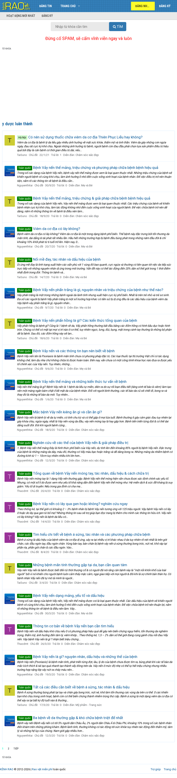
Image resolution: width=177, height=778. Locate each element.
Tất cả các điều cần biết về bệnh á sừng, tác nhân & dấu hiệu (74, 687)
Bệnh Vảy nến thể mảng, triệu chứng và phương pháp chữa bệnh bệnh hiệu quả (88, 167)
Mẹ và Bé (86, 185)
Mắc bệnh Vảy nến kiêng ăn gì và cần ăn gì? (60, 412)
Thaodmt (22, 491)
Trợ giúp (156, 769)
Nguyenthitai (25, 185)
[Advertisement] (88, 86)
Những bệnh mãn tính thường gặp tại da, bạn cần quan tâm (72, 565)
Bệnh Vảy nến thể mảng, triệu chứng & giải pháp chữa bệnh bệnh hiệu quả (84, 198)
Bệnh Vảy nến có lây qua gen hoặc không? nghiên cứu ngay (73, 504)
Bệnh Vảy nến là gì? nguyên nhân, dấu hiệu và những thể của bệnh (77, 656)
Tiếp (16, 748)
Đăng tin (45, 6)
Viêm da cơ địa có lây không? (49, 229)
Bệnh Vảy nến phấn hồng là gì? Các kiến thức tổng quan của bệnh (77, 320)
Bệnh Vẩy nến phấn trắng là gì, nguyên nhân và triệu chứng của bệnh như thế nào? (90, 290)
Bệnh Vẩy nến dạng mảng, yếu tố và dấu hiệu (61, 595)
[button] (79, 6)
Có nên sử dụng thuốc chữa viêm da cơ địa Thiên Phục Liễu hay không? (80, 137)
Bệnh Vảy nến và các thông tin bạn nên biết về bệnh (66, 351)
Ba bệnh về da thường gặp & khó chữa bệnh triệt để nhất (70, 718)
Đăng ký (47, 15)
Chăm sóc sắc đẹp (87, 155)
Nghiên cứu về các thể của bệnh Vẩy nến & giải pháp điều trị (73, 442)
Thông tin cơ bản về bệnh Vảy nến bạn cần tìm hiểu (66, 626)
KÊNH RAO (6, 769)
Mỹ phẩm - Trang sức (89, 705)
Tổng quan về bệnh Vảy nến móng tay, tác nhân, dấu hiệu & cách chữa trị (83, 473)
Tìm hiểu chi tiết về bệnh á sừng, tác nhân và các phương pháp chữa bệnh (84, 534)
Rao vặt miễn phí (42, 769)
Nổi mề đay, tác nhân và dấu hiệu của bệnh (59, 259)
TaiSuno (22, 155)
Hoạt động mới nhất (20, 15)
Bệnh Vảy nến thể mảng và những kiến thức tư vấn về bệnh (72, 381)
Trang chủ (68, 6)
